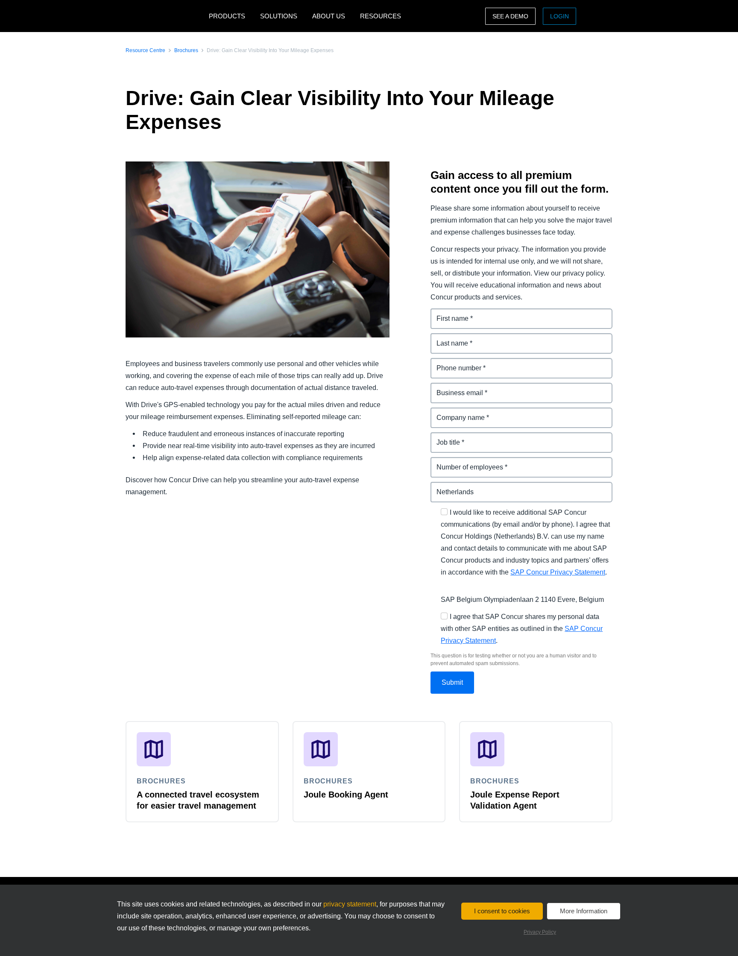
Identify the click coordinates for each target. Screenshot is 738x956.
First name (447, 313)
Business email (455, 387)
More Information (583, 911)
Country (443, 486)
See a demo (510, 16)
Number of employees (466, 462)
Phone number (454, 363)
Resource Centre (145, 50)
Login (559, 16)
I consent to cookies (502, 911)
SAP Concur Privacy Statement (557, 572)
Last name (447, 338)
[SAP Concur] (165, 16)
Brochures (186, 50)
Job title (443, 437)
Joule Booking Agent (346, 794)
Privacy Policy (540, 932)
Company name (456, 412)
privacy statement (349, 904)
